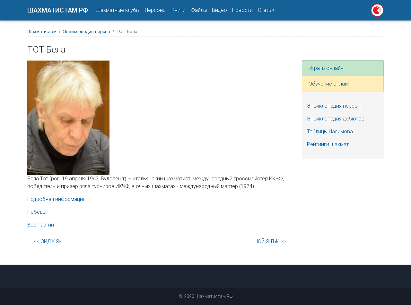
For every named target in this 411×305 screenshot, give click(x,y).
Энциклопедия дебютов (335, 119)
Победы (36, 212)
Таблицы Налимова (330, 131)
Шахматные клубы (118, 10)
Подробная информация (56, 199)
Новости (242, 10)
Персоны (155, 10)
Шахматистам (42, 31)
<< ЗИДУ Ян (48, 241)
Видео (219, 10)
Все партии (40, 225)
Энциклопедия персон (86, 31)
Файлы (199, 10)
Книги (178, 10)
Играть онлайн (326, 68)
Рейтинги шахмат (328, 144)
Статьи (266, 10)
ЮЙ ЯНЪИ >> (271, 241)
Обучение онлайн (330, 84)
